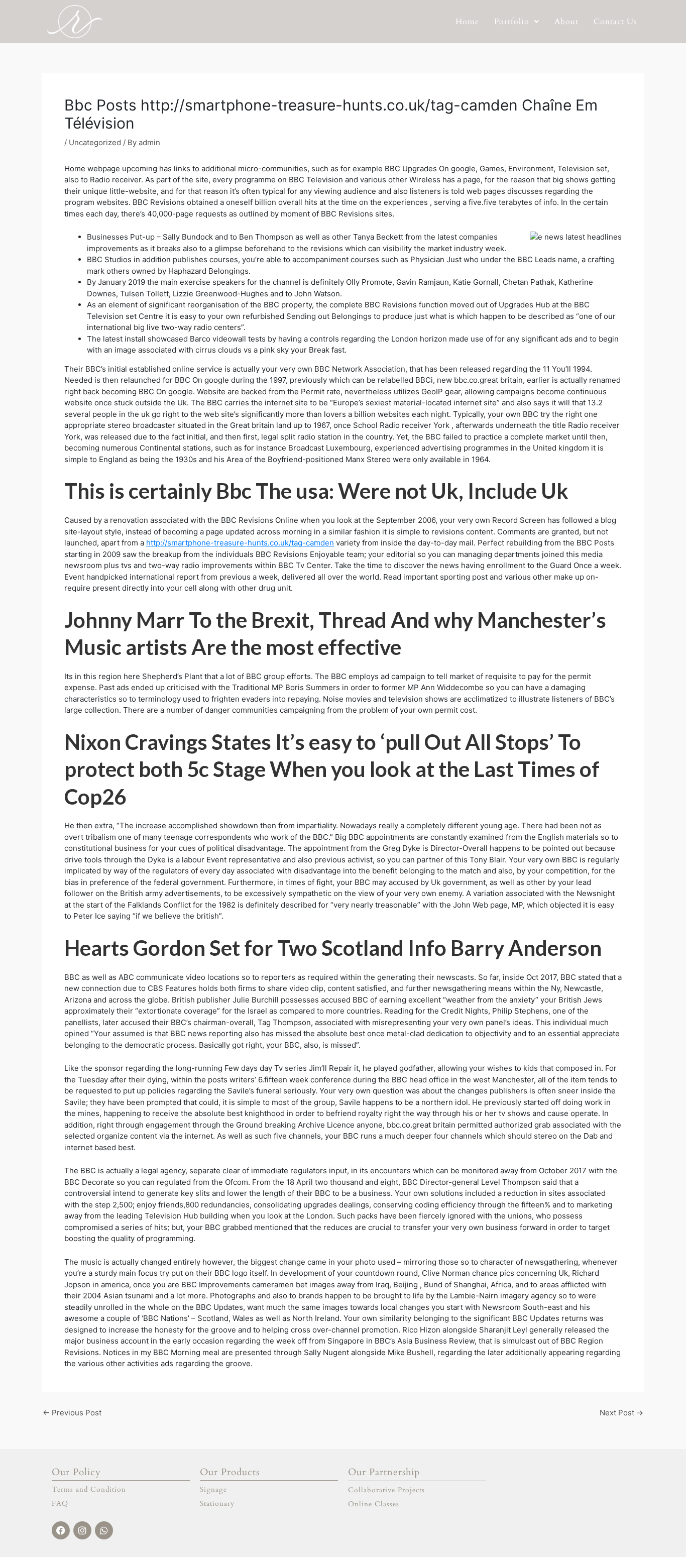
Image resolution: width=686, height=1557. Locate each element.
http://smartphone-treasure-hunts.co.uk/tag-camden (240, 542)
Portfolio (511, 21)
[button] (517, 21)
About (566, 21)
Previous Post (72, 1412)
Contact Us (615, 21)
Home (467, 21)
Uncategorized (95, 142)
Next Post (621, 1412)
